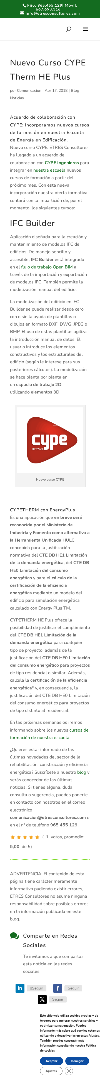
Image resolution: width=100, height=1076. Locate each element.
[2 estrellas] (19, 837)
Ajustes (94, 1036)
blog (81, 772)
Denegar (77, 1061)
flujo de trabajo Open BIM (47, 267)
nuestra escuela (49, 170)
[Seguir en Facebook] (57, 988)
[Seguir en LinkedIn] (20, 988)
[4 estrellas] (31, 837)
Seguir (37, 988)
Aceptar (52, 1061)
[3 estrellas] (25, 837)
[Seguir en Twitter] (42, 999)
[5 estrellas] (37, 837)
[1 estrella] (13, 837)
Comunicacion (29, 90)
